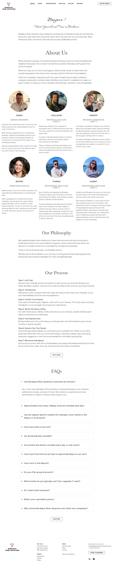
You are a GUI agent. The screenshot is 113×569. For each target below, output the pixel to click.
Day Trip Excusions (42, 548)
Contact (64, 550)
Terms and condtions (68, 554)
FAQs (63, 548)
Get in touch (104, 3)
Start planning (96, 552)
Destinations (40, 556)
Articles (39, 558)
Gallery (39, 560)
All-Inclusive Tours (42, 546)
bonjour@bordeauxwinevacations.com (99, 546)
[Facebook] (94, 559)
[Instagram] (89, 559)
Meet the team (66, 546)
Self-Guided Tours (42, 550)
